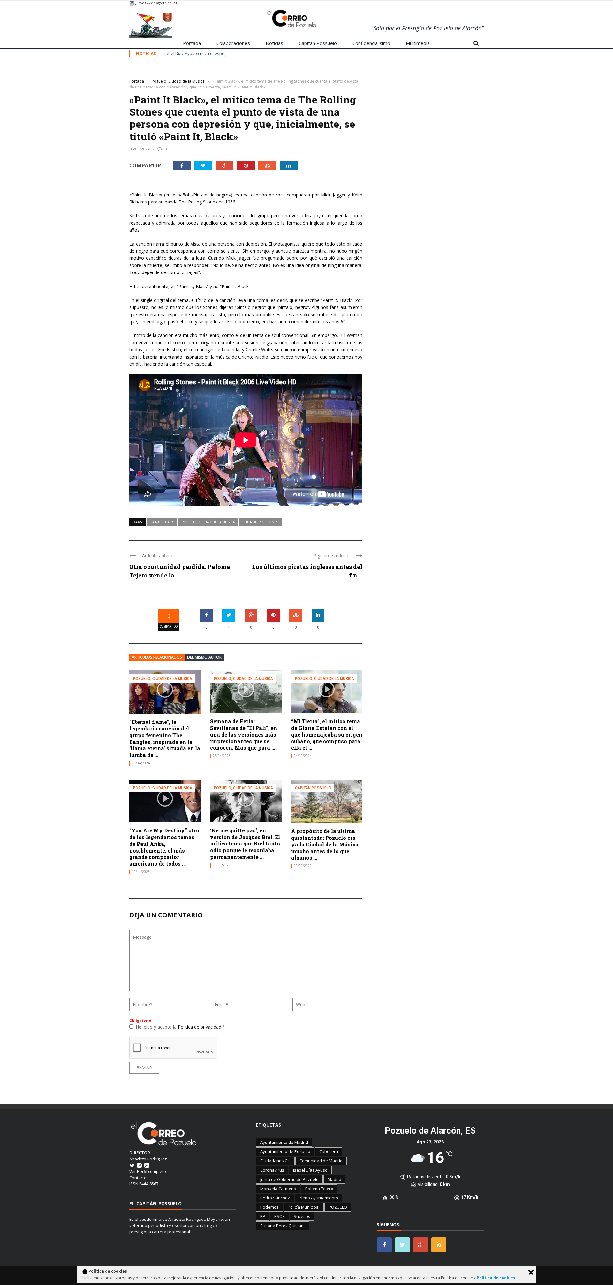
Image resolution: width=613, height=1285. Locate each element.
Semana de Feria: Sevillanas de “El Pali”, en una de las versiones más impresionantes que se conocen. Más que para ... (243, 734)
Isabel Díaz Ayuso (310, 1170)
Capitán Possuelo (318, 43)
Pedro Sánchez (275, 1198)
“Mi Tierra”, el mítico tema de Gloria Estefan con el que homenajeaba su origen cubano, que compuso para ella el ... (326, 734)
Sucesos (302, 1216)
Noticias (274, 43)
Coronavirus (272, 1170)
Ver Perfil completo (147, 1171)
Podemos (269, 1207)
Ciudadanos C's (275, 1161)
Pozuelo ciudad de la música (208, 522)
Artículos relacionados (157, 657)
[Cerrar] (531, 1272)
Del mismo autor (204, 657)
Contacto (138, 1178)
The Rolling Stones (260, 522)
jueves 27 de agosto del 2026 (157, 2)
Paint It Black (161, 522)
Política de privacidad (200, 1027)
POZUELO (338, 1207)
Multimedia (418, 43)
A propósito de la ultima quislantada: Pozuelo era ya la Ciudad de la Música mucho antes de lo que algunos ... (325, 844)
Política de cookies (496, 1278)
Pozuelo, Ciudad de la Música (154, 72)
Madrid (334, 1179)
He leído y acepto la (180, 1027)
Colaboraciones (233, 43)
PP (262, 1216)
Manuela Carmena (278, 1188)
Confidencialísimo (371, 43)
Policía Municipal (304, 1207)
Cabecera (328, 1151)
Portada (192, 43)
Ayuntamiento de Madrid (284, 1142)
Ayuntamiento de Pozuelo (285, 1151)
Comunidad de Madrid (321, 1161)
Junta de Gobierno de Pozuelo (289, 1179)
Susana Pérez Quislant (282, 1225)
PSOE (279, 1216)
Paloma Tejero (319, 1188)
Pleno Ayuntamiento (318, 1198)
